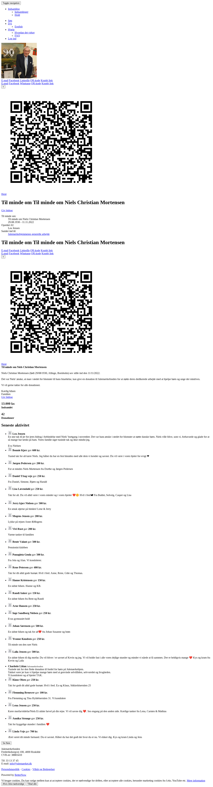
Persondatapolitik (10, 769)
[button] (10, 23)
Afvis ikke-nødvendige (13, 784)
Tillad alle (32, 784)
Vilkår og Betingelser (43, 769)
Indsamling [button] (14, 9)
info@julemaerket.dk (21, 763)
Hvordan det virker (25, 32)
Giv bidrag (7, 210)
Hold (17, 15)
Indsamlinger (21, 11)
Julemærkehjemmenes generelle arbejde (29, 234)
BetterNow (20, 775)
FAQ (17, 35)
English (19, 26)
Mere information (196, 780)
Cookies (26, 769)
